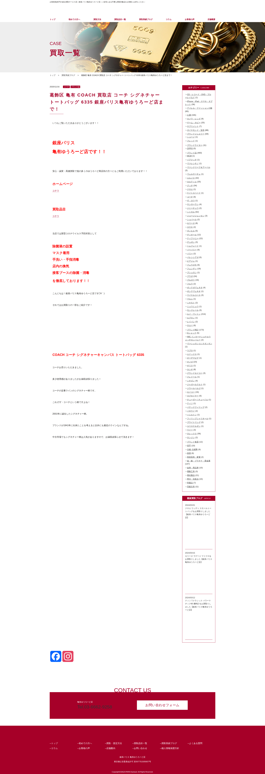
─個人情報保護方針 (169, 748)
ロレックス (192, 433)
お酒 (189, 115)
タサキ (190, 227)
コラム (169, 19)
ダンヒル (191, 231)
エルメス (191, 178)
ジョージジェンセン (195, 216)
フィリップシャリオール (197, 418)
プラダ (190, 276)
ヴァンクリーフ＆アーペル (198, 167)
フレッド (191, 141)
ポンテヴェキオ (194, 291)
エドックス (192, 354)
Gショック (191, 333)
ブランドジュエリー (195, 134)
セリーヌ (191, 223)
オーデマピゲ (193, 358)
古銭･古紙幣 (192, 449)
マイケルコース (194, 295)
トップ (52, 19)
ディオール (192, 235)
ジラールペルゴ (194, 388)
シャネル (191, 212)
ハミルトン (192, 415)
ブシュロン (192, 272)
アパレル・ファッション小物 (199, 108)
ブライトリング (194, 422)
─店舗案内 (110, 748)
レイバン (191, 322)
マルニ (190, 299)
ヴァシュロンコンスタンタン (199, 343)
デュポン (191, 242)
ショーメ (191, 137)
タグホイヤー (193, 396)
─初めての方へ (84, 743)
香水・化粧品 (193, 479)
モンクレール (193, 310)
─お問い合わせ (139, 748)
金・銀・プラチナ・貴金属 (198, 461)
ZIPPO (190, 148)
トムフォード (193, 246)
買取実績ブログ (146, 19)
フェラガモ (192, 265)
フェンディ (192, 269)
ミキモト (191, 303)
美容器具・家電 (194, 457)
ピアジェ (191, 261)
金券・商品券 (193, 468)
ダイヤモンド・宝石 (195, 130)
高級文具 (191, 486)
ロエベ (190, 325)
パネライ (191, 411)
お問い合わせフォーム (162, 705)
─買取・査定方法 (113, 743)
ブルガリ (191, 280)
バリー (190, 253)
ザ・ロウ (191, 200)
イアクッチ (192, 160)
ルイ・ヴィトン (194, 314)
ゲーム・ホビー (194, 122)
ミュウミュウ (193, 306)
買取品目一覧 (120, 19)
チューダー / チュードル (197, 400)
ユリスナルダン (194, 426)
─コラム (54, 748)
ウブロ (190, 350)
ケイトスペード (194, 193)
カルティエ (192, 182)
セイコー (191, 392)
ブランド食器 (193, 442)
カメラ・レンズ (194, 119)
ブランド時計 (193, 330)
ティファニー (193, 238)
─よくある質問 (195, 743)
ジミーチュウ (193, 208)
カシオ (190, 369)
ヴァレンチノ (193, 163)
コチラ (55, 191)
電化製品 (191, 475)
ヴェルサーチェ (194, 174)
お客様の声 (189, 19)
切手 (189, 445)
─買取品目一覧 (139, 743)
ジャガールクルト (194, 384)
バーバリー (192, 250)
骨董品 (190, 483)
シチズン (191, 381)
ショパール (192, 219)
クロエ (190, 189)
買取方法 (97, 19)
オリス (190, 365)
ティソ (190, 403)
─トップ (54, 743)
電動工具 (191, 471)
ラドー (190, 430)
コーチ (66, 87)
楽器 (189, 453)
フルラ (190, 284)
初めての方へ (74, 19)
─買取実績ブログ (168, 743)
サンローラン (193, 204)
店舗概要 (211, 19)
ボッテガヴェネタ (194, 287)
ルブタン (191, 318)
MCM (189, 156)
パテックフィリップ (195, 407)
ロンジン (191, 437)
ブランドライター (194, 145)
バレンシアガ (193, 257)
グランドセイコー (194, 373)
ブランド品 (75, 87)
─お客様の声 (83, 748)
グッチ (190, 185)
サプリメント (193, 126)
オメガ (190, 362)
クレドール (192, 377)
